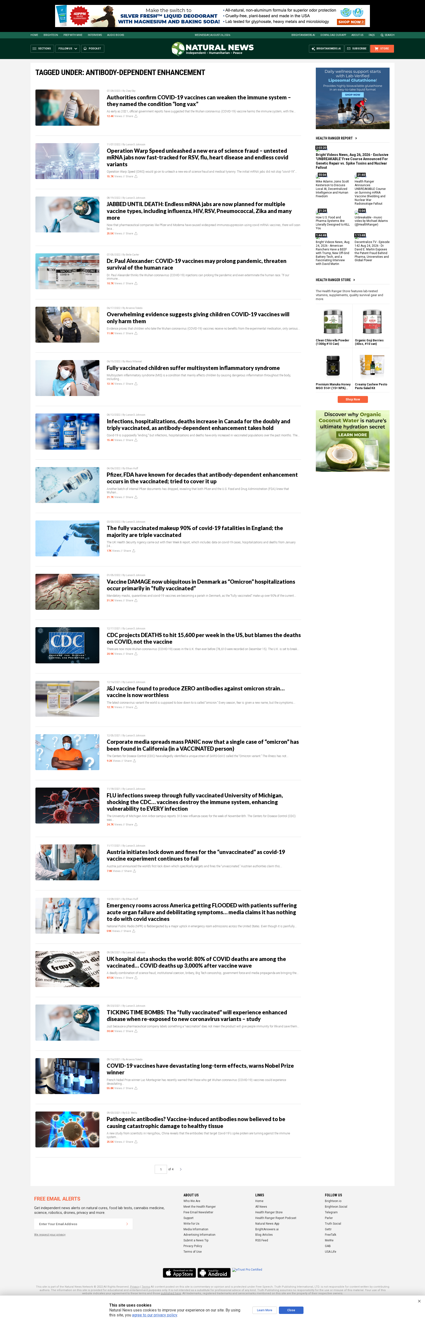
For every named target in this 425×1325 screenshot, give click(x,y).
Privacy (134, 1286)
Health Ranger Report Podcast (275, 1218)
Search (390, 35)
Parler (329, 1218)
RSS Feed (261, 1240)
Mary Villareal (134, 361)
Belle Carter (132, 254)
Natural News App (267, 1223)
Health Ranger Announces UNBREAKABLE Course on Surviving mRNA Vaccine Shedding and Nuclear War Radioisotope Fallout (370, 192)
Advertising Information (199, 1234)
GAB (328, 1246)
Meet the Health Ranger (199, 1206)
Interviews (95, 35)
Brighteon (51, 35)
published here (171, 1293)
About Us (357, 35)
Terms (146, 1286)
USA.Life (330, 1251)
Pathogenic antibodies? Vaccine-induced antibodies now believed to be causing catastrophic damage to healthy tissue (196, 1122)
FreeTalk (330, 1234)
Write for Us (191, 1223)
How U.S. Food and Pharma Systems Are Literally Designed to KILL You (333, 222)
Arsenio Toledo (134, 308)
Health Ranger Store (333, 280)
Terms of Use (192, 1251)
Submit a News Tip (195, 1240)
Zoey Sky (131, 91)
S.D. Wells (131, 1113)
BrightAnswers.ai (303, 35)
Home (34, 35)
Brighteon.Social (336, 1206)
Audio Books (115, 35)
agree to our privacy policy (154, 1315)
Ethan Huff (132, 468)
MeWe (329, 1240)
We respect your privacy (49, 1234)
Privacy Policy (192, 1246)
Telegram (331, 1212)
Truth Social (333, 1223)
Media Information (195, 1229)
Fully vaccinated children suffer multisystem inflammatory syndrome (193, 368)
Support (188, 1218)
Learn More (264, 1310)
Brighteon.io (333, 1201)
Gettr (328, 1229)
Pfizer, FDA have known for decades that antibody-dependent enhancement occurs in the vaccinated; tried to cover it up (202, 478)
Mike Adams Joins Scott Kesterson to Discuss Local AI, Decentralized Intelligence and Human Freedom (332, 189)
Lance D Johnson (135, 144)
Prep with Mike (72, 35)
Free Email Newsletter (198, 1212)
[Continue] (127, 1223)
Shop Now (353, 399)
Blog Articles (264, 1234)
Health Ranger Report (334, 138)
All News (261, 1206)
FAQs (372, 35)
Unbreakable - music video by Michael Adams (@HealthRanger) (371, 220)
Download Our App (333, 35)
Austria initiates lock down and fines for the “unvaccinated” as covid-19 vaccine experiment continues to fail (196, 855)
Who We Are (191, 1201)
